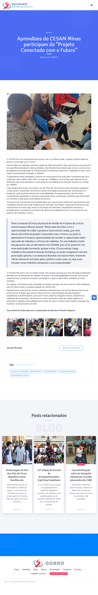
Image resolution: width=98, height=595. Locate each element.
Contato (77, 569)
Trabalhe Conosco (38, 573)
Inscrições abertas (59, 574)
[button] (92, 5)
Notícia (49, 32)
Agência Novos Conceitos (26, 582)
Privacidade (55, 569)
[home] (18, 5)
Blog (35, 569)
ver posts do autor (71, 348)
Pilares (44, 569)
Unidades (26, 569)
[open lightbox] (16, 327)
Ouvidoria (67, 569)
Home (16, 569)
